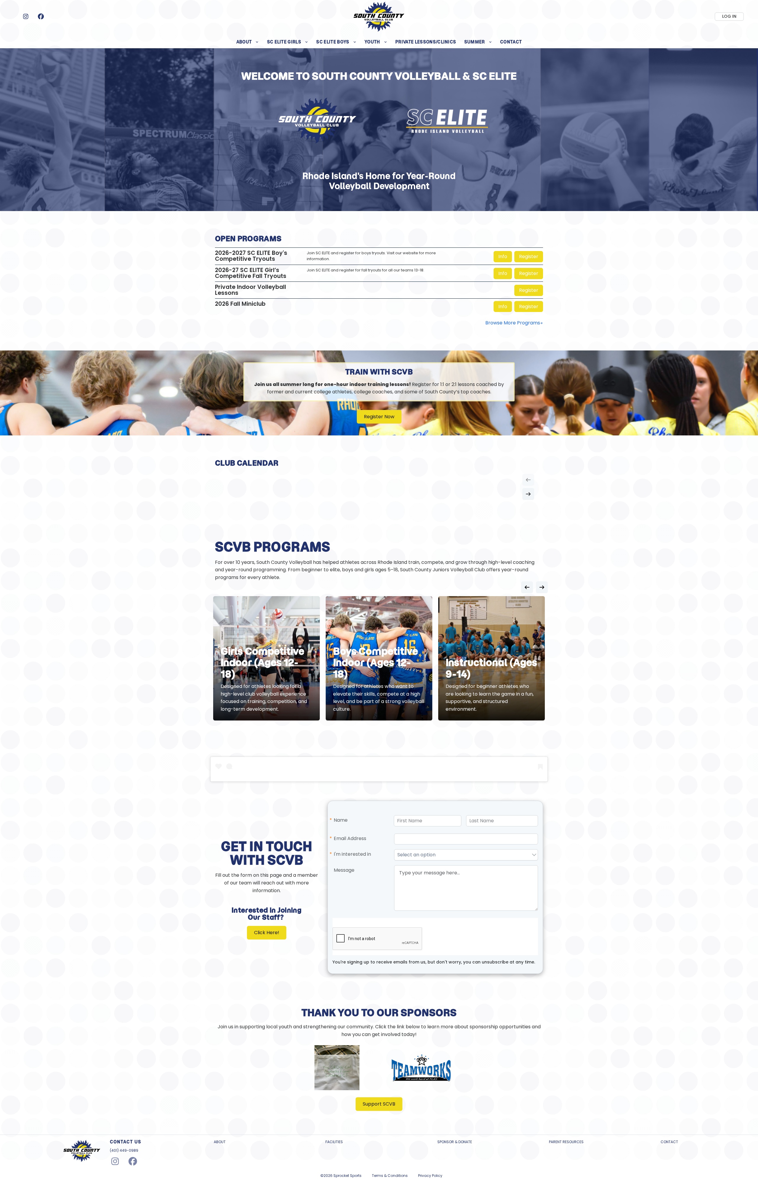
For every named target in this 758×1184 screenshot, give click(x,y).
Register (528, 256)
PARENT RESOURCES (566, 1142)
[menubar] (379, 42)
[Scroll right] (528, 494)
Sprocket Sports (347, 1176)
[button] (534, 855)
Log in (729, 16)
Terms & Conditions (390, 1176)
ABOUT (220, 1142)
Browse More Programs (512, 322)
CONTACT (669, 1142)
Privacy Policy (430, 1176)
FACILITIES (334, 1142)
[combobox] (462, 855)
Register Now (379, 416)
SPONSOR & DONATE (454, 1142)
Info (502, 256)
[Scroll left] (528, 480)
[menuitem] (247, 42)
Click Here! (266, 932)
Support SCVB (379, 1104)
